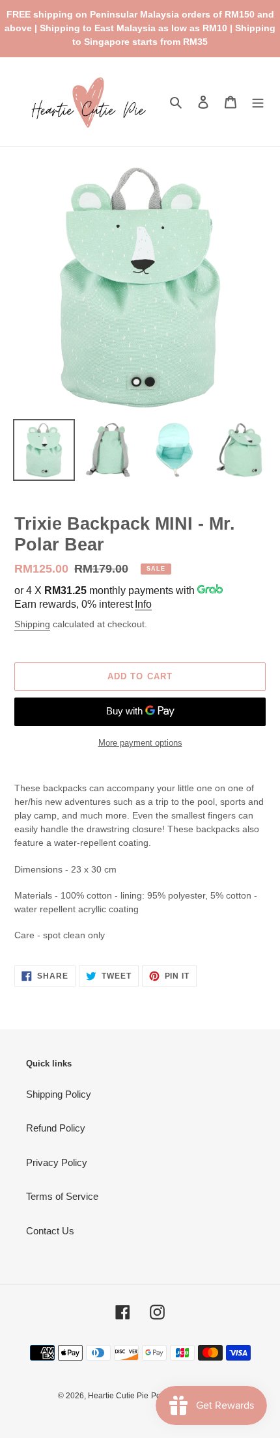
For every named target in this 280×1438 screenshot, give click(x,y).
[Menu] (258, 102)
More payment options (140, 743)
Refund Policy (55, 1127)
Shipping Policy (58, 1094)
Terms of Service (62, 1196)
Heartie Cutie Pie (118, 1395)
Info (143, 604)
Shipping (32, 624)
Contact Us (50, 1230)
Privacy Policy (56, 1162)
